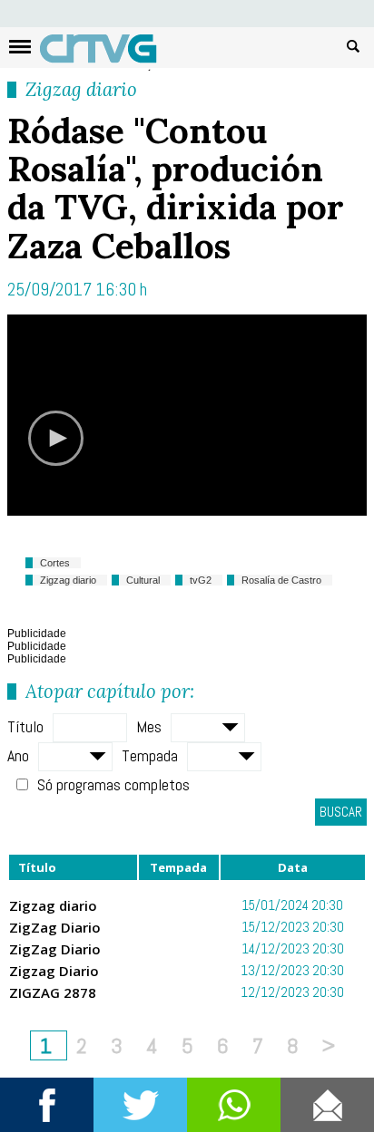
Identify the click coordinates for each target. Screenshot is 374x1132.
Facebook (47, 1105)
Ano (18, 755)
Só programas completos (113, 784)
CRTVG (108, 52)
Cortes (55, 562)
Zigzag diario (81, 89)
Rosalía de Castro (281, 580)
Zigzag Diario (54, 971)
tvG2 (201, 580)
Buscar (353, 45)
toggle (20, 46)
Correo (327, 1105)
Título (25, 726)
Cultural (143, 580)
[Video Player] (187, 415)
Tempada (150, 755)
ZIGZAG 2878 (52, 992)
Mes (149, 726)
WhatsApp (233, 1105)
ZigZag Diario (55, 927)
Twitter (140, 1105)
